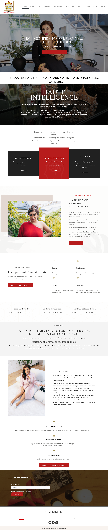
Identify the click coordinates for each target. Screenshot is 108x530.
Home (25, 7)
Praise (95, 7)
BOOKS (80, 7)
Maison (39, 7)
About (32, 7)
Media (67, 7)
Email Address (16, 484)
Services (47, 7)
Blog (88, 7)
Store (73, 7)
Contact (102, 7)
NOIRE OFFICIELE (57, 7)
